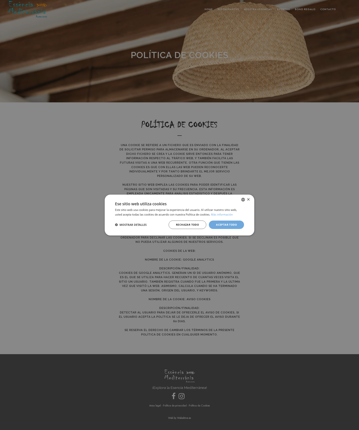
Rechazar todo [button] (187, 224)
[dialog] (179, 215)
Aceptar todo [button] (226, 224)
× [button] (248, 199)
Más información (222, 214)
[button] (131, 224)
